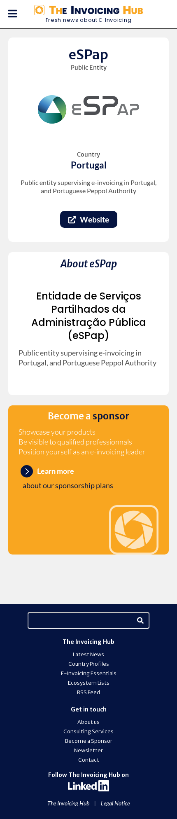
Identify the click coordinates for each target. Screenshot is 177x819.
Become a (88, 416)
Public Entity (89, 67)
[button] (8, 13)
